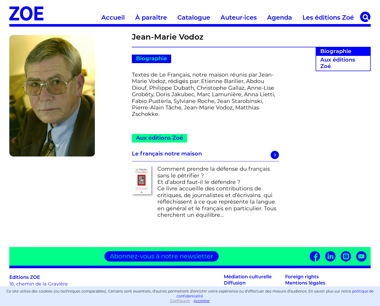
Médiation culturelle (248, 277)
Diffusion (235, 283)
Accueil (113, 18)
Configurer (180, 300)
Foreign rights (302, 277)
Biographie (335, 51)
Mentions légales (305, 283)
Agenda (279, 18)
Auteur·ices (239, 18)
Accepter (202, 300)
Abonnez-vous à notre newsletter (161, 256)
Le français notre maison (167, 154)
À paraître (151, 18)
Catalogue (193, 18)
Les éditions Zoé (328, 18)
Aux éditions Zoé (337, 63)
